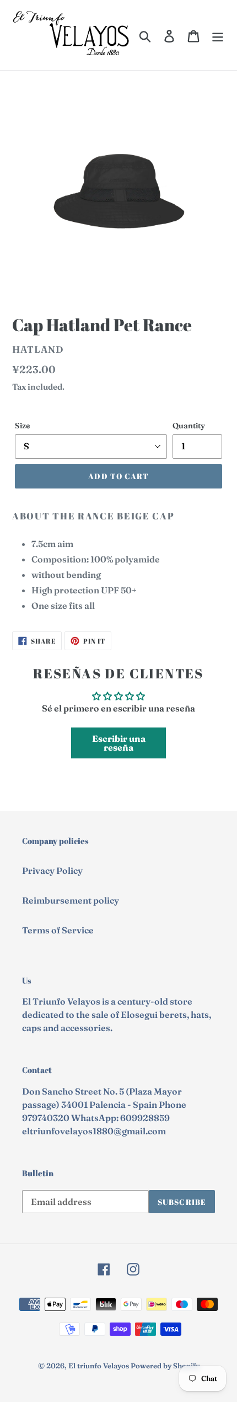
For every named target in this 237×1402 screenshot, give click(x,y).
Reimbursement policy (70, 900)
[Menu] (218, 35)
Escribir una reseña (119, 743)
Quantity (189, 426)
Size (22, 426)
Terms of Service (58, 930)
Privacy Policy (52, 870)
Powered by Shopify (165, 1365)
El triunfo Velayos (98, 1365)
